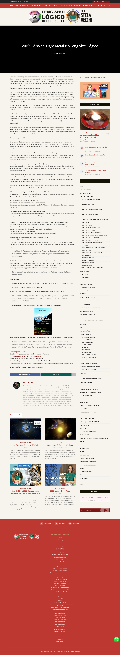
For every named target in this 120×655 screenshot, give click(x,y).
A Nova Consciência (87, 339)
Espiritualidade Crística (88, 363)
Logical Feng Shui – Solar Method (92, 252)
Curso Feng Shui (85, 318)
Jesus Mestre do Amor (88, 412)
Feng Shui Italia (86, 222)
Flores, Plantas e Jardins (89, 389)
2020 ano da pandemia (88, 337)
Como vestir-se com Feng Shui (91, 199)
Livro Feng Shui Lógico (88, 418)
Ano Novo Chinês (25, 442)
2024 (60, 442)
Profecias (84, 415)
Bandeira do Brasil (51, 5)
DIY (81, 327)
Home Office (84, 402)
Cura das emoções (87, 342)
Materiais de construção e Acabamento (94, 438)
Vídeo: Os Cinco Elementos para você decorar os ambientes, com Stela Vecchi (37, 291)
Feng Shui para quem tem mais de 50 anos (94, 235)
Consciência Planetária (88, 314)
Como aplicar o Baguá (87, 297)
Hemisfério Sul (86, 250)
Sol (81, 474)
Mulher (82, 441)
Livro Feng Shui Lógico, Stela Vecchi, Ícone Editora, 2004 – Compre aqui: (35, 305)
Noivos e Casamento (88, 257)
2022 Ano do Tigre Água (60, 491)
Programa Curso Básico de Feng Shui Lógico (25, 356)
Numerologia (84, 448)
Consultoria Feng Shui (88, 202)
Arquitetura (84, 271)
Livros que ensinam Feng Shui (90, 421)
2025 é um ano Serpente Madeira (26, 445)
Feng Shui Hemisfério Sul (89, 217)
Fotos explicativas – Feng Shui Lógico (93, 247)
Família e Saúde (86, 207)
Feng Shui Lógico (87, 225)
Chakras (83, 293)
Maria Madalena (85, 435)
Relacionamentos (87, 265)
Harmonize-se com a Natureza (90, 392)
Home (12, 5)
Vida (81, 484)
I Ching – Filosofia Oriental (89, 405)
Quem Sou (25, 1)
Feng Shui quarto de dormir (90, 240)
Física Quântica (86, 245)
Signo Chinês (85, 277)
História (83, 399)
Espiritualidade (36, 5)
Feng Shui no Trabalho (88, 230)
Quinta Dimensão (87, 352)
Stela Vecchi (87, 5)
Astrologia (84, 274)
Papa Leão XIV (84, 455)
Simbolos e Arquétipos (89, 357)
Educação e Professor (88, 287)
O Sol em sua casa (87, 395)
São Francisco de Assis (88, 465)
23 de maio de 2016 (59, 53)
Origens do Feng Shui (88, 260)
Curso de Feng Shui (87, 376)
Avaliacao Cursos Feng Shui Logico (92, 320)
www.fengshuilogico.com (34, 367)
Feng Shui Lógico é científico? (91, 227)
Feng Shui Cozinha (87, 212)
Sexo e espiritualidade (89, 354)
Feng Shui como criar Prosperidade (92, 209)
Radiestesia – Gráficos (88, 461)
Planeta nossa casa (87, 458)
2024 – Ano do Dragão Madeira (60, 445)
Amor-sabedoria (85, 190)
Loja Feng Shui (86, 255)
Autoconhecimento (86, 281)
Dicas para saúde (87, 471)
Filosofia (84, 408)
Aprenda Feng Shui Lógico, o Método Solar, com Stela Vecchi (95, 301)
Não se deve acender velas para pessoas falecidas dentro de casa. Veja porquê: (91, 136)
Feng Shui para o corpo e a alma (91, 232)
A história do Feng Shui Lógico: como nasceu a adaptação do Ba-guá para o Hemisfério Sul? (42, 337)
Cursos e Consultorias (102, 1)
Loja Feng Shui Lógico (18, 352)
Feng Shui (83, 373)
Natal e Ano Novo (86, 445)
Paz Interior (85, 347)
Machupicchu (84, 425)
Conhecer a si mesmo (87, 311)
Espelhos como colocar (89, 204)
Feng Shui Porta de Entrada (90, 237)
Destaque (83, 324)
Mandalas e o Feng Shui (89, 431)
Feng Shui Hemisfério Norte (90, 214)
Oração (82, 451)
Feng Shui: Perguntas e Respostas (92, 242)
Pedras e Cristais (87, 349)
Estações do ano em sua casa (90, 366)
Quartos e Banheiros (88, 262)
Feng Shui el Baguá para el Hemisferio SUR (96, 219)
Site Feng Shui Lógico (15, 1)
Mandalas (83, 428)
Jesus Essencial (66, 5)
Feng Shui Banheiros (60, 561)
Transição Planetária (88, 360)
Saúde (82, 468)
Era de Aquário (85, 331)
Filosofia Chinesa (86, 386)
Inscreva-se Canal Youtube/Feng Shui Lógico (26, 287)
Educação (77, 5)
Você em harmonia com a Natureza (92, 267)
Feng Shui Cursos (86, 382)
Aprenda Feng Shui (21, 5)
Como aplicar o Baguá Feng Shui (91, 308)
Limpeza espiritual (87, 344)
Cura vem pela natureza (89, 369)
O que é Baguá (86, 304)
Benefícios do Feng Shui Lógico (92, 378)
